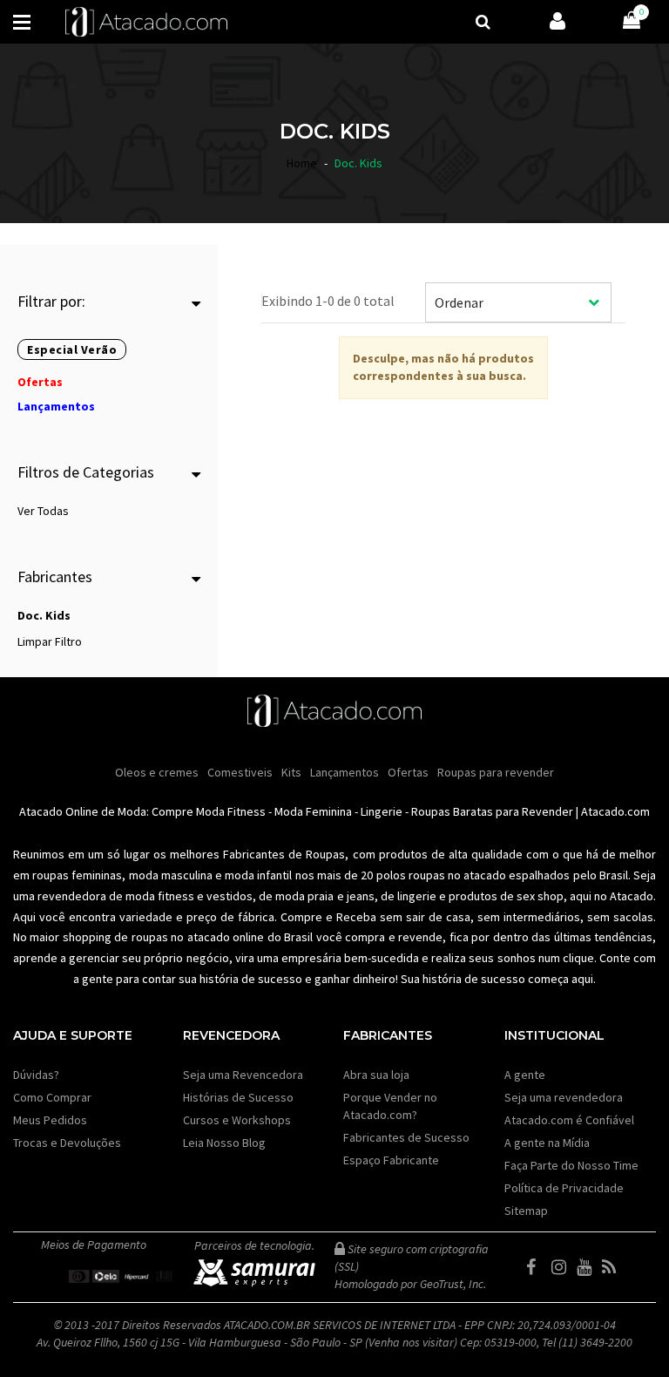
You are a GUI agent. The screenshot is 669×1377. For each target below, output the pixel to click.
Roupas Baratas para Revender (492, 811)
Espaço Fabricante (391, 1160)
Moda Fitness (231, 811)
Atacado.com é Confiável (569, 1120)
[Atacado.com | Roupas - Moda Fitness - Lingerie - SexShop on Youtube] (588, 1267)
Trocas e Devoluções (67, 1142)
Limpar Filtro (49, 641)
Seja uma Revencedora (243, 1074)
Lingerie (381, 811)
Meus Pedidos (50, 1120)
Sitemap (526, 1210)
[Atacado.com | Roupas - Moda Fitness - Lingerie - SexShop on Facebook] (537, 1267)
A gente (524, 1074)
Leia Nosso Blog (224, 1142)
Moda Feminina (313, 811)
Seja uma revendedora (563, 1097)
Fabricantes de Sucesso (406, 1137)
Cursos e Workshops (237, 1120)
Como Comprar (52, 1097)
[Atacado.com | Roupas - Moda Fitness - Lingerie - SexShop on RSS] (613, 1267)
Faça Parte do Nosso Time (571, 1165)
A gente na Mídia (547, 1142)
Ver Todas (43, 511)
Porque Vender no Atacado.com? (390, 1106)
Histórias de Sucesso (238, 1097)
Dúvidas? (36, 1074)
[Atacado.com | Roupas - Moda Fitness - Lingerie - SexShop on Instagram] (562, 1267)
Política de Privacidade (564, 1188)
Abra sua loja (376, 1074)
